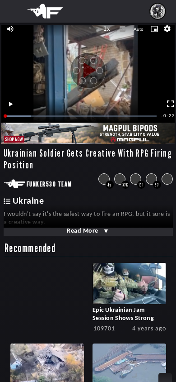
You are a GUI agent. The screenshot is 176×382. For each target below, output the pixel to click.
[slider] (81, 116)
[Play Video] (88, 67)
